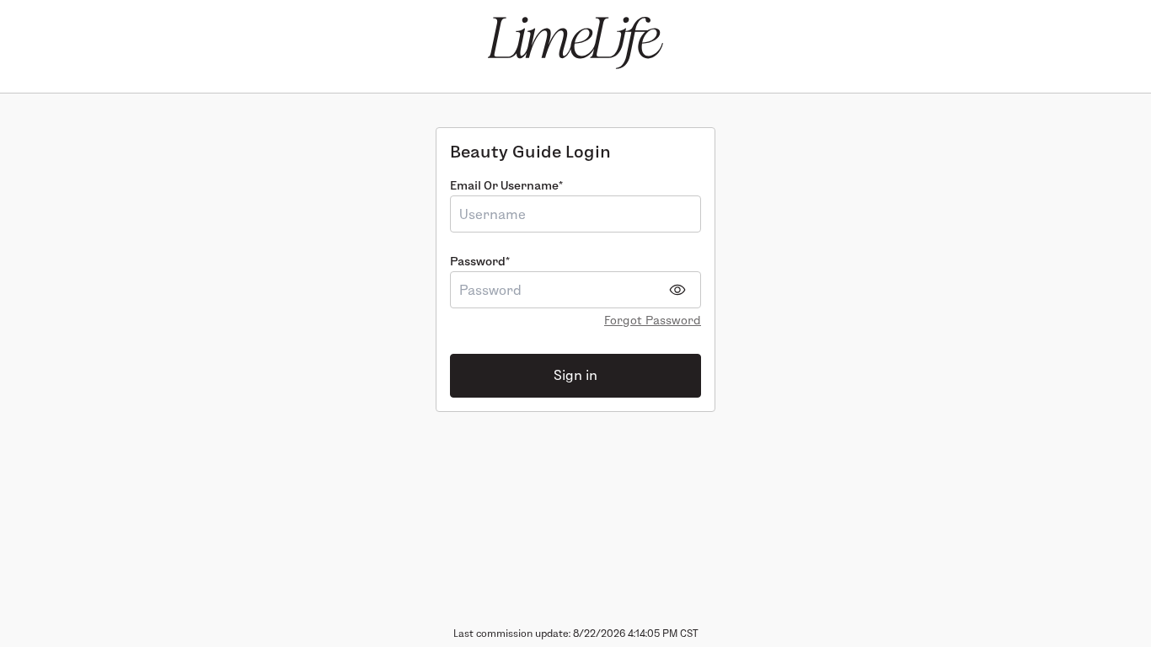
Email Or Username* (506, 185)
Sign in (575, 375)
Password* (480, 261)
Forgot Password (652, 320)
